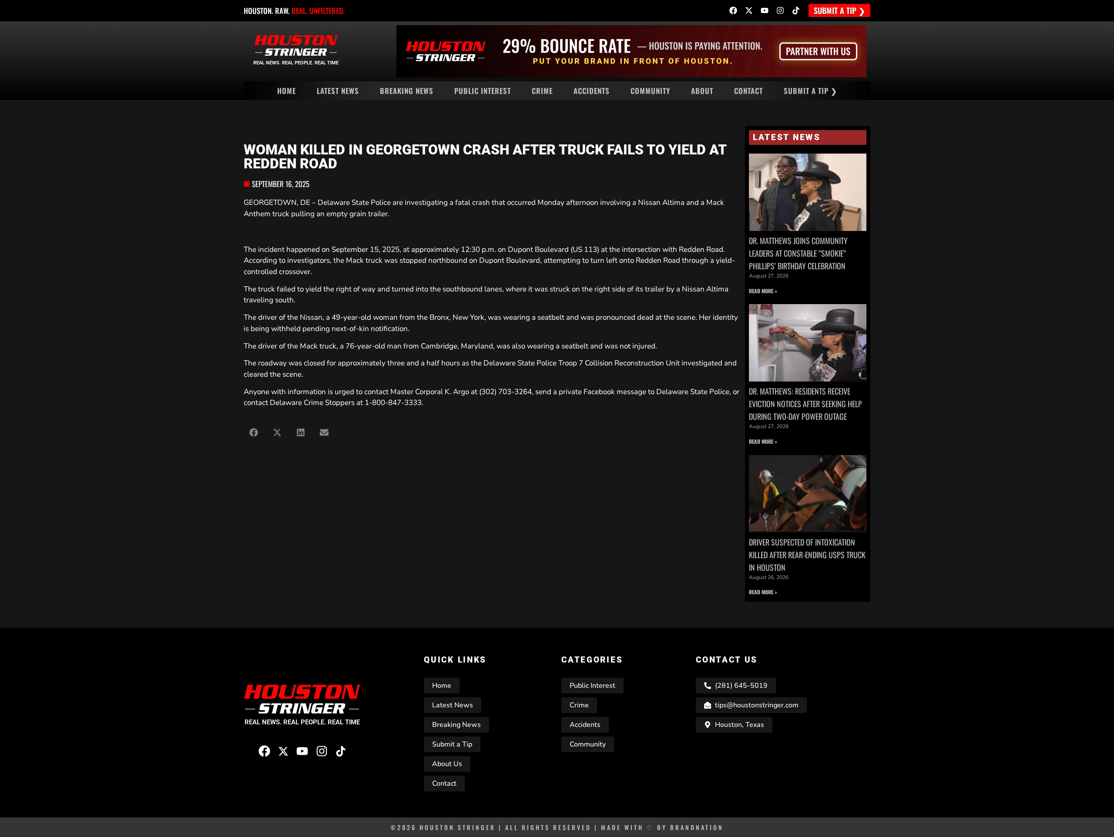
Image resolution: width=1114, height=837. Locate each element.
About (702, 90)
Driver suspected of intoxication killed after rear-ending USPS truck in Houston (807, 554)
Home (286, 90)
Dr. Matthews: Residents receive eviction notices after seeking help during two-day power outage (805, 403)
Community (650, 90)
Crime (542, 90)
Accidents (592, 90)
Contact (748, 90)
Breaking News (406, 90)
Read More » (763, 291)
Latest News (338, 90)
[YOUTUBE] (764, 10)
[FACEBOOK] (733, 10)
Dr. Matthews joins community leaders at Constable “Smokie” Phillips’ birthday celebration (798, 253)
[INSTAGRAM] (780, 10)
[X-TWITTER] (749, 10)
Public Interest (482, 90)
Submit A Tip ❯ (810, 90)
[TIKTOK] (796, 10)
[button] (253, 432)
